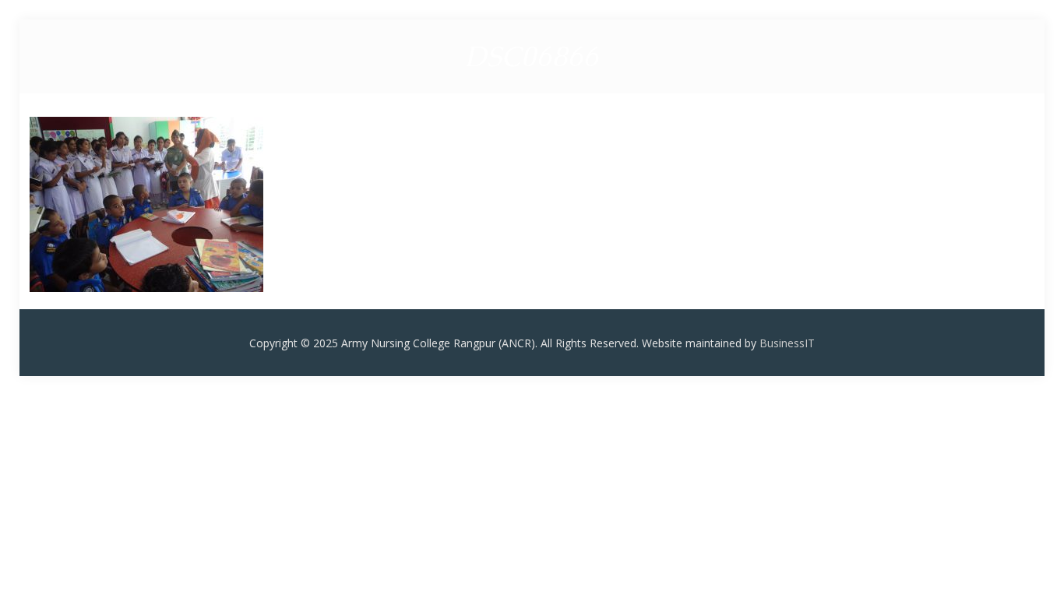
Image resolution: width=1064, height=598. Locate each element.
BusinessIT (787, 343)
